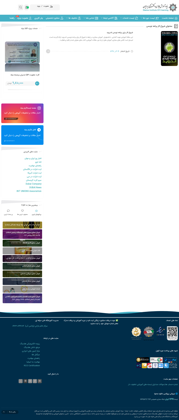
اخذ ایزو (38, 162)
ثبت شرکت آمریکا (34, 173)
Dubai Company (33, 184)
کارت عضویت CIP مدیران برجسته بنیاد (24, 74)
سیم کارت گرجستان (33, 180)
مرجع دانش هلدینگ (32, 347)
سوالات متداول (158, 384)
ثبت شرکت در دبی (34, 176)
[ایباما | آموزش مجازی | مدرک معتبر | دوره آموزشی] (157, 7)
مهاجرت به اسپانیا (33, 362)
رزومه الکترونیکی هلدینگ (30, 343)
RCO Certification (32, 365)
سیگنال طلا (36, 354)
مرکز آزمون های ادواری (31, 351)
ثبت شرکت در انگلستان (32, 169)
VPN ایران (169, 399)
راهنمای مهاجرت (35, 165)
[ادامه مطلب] (48, 51)
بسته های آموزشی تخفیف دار (139, 384)
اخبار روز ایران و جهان (33, 158)
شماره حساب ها (171, 384)
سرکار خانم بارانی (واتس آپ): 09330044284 (30, 326)
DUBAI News (35, 187)
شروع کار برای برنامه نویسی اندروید (120, 32)
